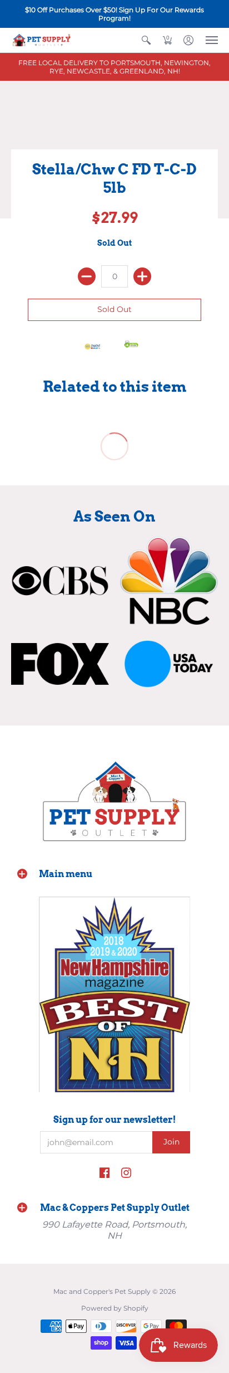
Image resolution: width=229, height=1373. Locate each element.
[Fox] (60, 663)
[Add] (142, 276)
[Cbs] (60, 580)
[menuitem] (146, 40)
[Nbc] (169, 581)
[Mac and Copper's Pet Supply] (41, 40)
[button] (146, 40)
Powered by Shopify (114, 1308)
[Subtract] (87, 276)
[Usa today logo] (169, 664)
